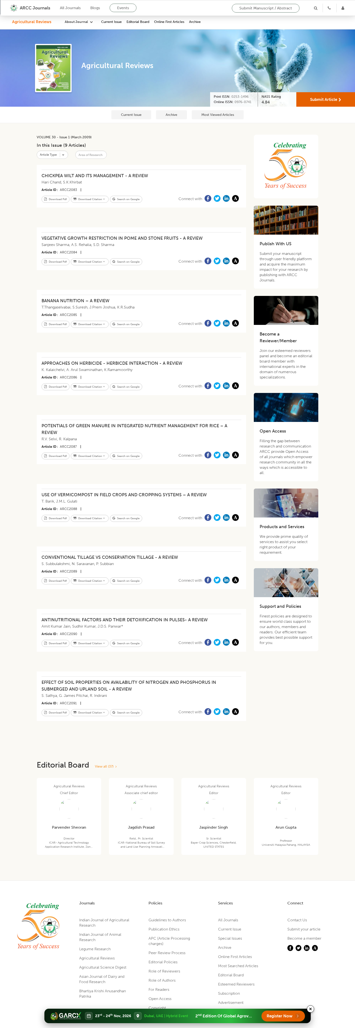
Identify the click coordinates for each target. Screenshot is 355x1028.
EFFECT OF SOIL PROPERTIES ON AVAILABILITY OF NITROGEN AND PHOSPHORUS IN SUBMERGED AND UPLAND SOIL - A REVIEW (129, 686)
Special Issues (230, 938)
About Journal (76, 22)
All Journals (70, 8)
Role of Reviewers (164, 971)
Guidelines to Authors (167, 920)
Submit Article (323, 99)
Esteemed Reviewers (236, 984)
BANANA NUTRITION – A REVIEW (75, 300)
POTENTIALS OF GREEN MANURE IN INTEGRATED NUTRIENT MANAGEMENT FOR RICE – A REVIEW (134, 429)
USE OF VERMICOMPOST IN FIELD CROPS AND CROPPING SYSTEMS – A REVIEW (124, 494)
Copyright (157, 1008)
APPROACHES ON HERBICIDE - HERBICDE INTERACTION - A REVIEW (112, 363)
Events (123, 8)
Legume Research (95, 949)
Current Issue (111, 22)
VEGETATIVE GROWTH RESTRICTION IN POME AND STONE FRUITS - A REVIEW (122, 238)
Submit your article (303, 929)
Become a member (304, 938)
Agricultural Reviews (31, 21)
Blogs (95, 8)
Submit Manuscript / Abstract (265, 8)
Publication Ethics (164, 929)
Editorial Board (138, 22)
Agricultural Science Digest (102, 967)
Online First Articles (169, 22)
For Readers (159, 989)
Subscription (229, 993)
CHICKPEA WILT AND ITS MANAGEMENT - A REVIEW (95, 175)
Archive (195, 22)
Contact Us (297, 920)
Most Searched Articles (238, 966)
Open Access (160, 998)
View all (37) (105, 766)
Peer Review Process (167, 953)
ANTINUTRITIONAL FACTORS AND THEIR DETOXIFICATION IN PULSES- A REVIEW (125, 619)
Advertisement (230, 1002)
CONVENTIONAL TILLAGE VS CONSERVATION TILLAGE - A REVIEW (110, 557)
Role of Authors (162, 980)
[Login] (343, 8)
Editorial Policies (163, 962)
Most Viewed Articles (217, 115)
